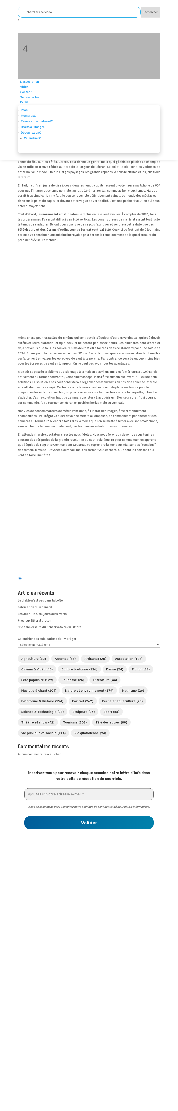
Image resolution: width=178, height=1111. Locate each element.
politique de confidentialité (99, 807)
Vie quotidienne (90, 733)
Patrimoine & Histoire (42, 701)
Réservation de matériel (39, 988)
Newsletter (27, 1005)
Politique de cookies (35, 1075)
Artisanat (95, 659)
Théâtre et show (37, 722)
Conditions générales (37, 1069)
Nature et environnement (89, 690)
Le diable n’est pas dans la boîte (40, 600)
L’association (29, 971)
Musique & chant (38, 690)
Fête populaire (37, 680)
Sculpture (84, 712)
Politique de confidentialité (42, 1058)
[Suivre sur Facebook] (68, 935)
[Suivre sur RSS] (89, 935)
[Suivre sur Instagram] (110, 935)
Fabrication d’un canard (35, 607)
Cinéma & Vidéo (37, 669)
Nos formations (31, 994)
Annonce (65, 659)
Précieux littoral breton (34, 621)
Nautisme (133, 690)
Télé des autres (111, 722)
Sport (111, 712)
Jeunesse (73, 680)
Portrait (82, 701)
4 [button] (25, 48)
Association (129, 659)
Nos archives (29, 999)
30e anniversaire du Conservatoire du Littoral (50, 627)
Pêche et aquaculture (122, 701)
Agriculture (33, 659)
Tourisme (75, 722)
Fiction (141, 669)
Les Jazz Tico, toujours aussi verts (42, 614)
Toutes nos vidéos (33, 977)
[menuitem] (89, 20)
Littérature (105, 680)
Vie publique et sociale (43, 733)
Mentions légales (33, 1064)
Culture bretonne (79, 669)
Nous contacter (31, 982)
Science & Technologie (42, 712)
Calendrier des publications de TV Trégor (47, 639)
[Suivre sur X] (78, 935)
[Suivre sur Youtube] (100, 935)
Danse (114, 669)
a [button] (19, 20)
